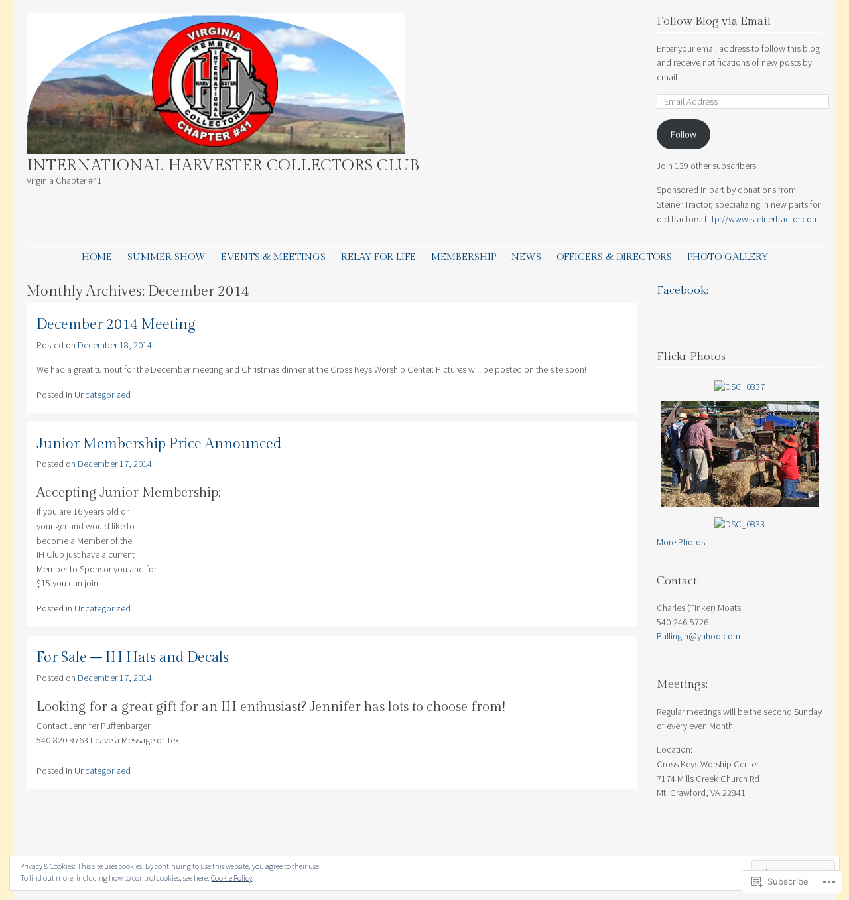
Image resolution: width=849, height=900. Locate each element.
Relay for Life (378, 257)
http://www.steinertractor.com (762, 219)
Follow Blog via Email (714, 21)
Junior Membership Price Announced (158, 444)
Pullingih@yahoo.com (698, 636)
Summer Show (166, 257)
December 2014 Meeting (116, 324)
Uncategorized (102, 395)
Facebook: (682, 290)
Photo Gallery (727, 257)
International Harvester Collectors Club (223, 166)
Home (97, 257)
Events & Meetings (273, 257)
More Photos (681, 542)
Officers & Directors (614, 257)
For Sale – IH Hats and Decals (132, 657)
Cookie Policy (231, 878)
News (526, 257)
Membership (463, 257)
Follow (683, 134)
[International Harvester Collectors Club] (216, 150)
